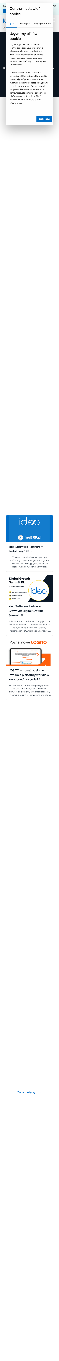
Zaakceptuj (44, 118)
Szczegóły (24, 23)
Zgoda (11, 23)
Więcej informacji (42, 23)
